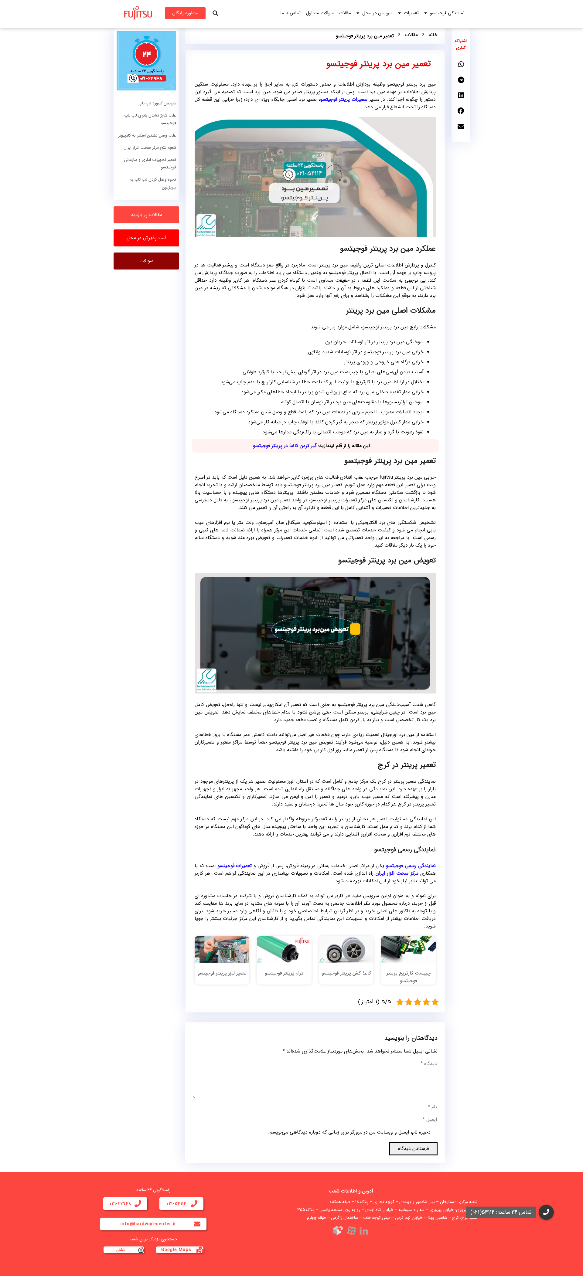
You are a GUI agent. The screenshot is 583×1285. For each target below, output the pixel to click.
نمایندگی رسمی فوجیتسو (411, 866)
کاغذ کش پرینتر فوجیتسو (346, 973)
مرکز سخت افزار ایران (397, 873)
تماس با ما (290, 13)
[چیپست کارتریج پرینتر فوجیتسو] (408, 949)
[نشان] (140, 1249)
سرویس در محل (377, 13)
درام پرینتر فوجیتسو (284, 973)
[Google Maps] (200, 1249)
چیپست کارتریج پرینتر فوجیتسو (409, 977)
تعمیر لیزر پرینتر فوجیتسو (222, 973)
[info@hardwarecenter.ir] (197, 1224)
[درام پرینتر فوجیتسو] (284, 949)
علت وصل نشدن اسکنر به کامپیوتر (147, 135)
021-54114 (176, 1203)
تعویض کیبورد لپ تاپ (157, 103)
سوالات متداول (320, 13)
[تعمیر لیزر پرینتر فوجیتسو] (222, 949)
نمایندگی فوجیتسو (447, 13)
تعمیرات (411, 13)
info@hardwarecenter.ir (148, 1224)
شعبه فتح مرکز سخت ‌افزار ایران (150, 147)
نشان (120, 1249)
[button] (215, 13)
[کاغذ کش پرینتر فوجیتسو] (346, 949)
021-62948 (120, 1203)
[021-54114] (194, 1203)
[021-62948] (138, 1203)
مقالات (345, 13)
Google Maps (176, 1249)
